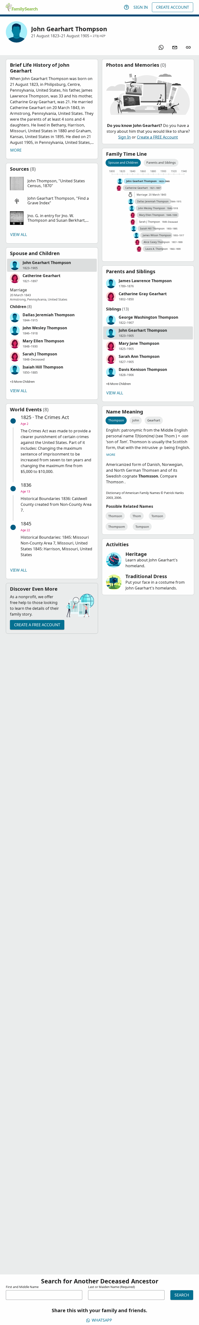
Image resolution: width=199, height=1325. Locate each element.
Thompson (116, 420)
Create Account (172, 7)
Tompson (142, 526)
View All (18, 234)
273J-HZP (99, 36)
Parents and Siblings (161, 162)
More (16, 150)
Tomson (157, 516)
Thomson (115, 516)
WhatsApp (102, 1320)
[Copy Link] (188, 47)
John (135, 420)
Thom (137, 516)
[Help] (126, 7)
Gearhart (153, 420)
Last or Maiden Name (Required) (111, 1287)
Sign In (140, 7)
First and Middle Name (22, 1287)
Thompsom (116, 526)
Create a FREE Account (37, 624)
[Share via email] (175, 47)
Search (181, 1295)
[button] (52, 183)
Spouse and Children (123, 162)
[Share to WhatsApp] (161, 47)
